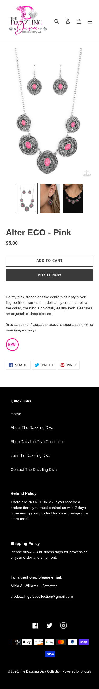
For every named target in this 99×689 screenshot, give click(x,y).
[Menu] (90, 21)
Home (16, 413)
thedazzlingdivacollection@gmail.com (42, 596)
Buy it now (49, 275)
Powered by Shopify (77, 671)
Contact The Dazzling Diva (34, 469)
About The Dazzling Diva (32, 427)
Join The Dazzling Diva (30, 455)
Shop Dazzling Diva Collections (38, 441)
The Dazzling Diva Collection (41, 671)
